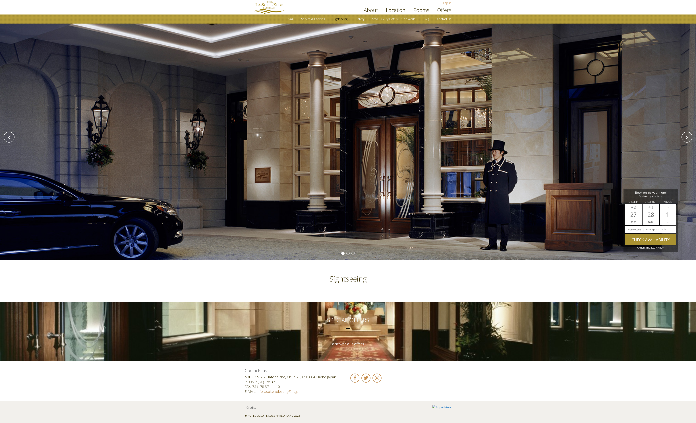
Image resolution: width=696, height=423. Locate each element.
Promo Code (634, 229)
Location (395, 10)
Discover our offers (348, 344)
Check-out (651, 201)
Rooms (421, 10)
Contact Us (444, 19)
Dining (289, 19)
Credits (251, 408)
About (371, 10)
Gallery (359, 19)
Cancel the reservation (650, 247)
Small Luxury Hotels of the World (393, 19)
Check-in (633, 201)
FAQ (426, 19)
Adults (668, 201)
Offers (444, 10)
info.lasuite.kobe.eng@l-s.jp (277, 391)
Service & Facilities (313, 19)
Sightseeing (340, 19)
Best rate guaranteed (650, 196)
